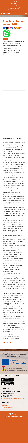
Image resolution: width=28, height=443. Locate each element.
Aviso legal (4, 405)
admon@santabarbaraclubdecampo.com (12, 398)
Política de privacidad (7, 407)
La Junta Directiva (8, 342)
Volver (24, 346)
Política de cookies (6, 409)
